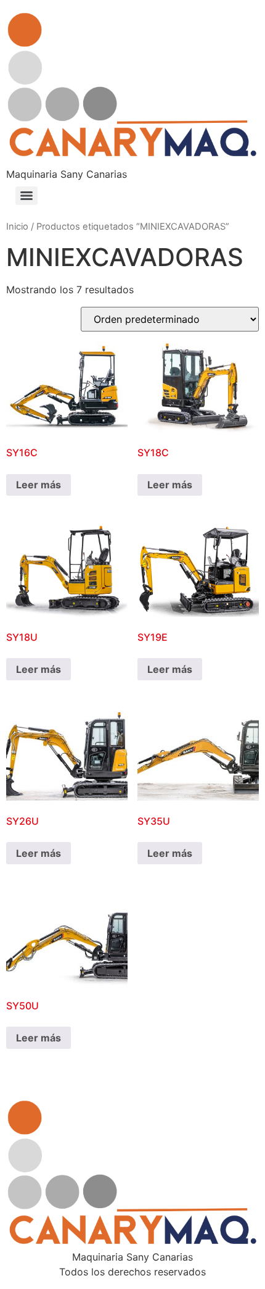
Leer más (38, 484)
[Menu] (26, 195)
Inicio (17, 226)
